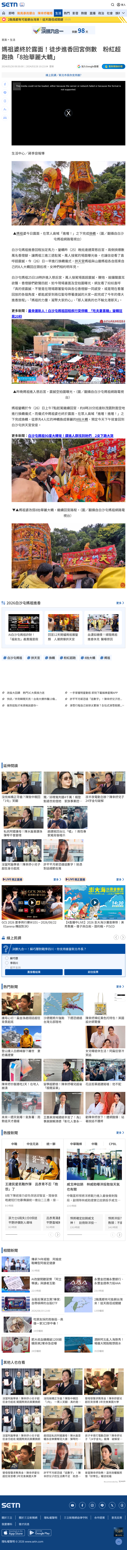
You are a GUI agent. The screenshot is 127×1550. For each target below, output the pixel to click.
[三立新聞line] (102, 1505)
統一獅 (50, 1144)
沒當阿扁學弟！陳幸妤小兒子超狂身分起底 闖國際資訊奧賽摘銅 (21, 1400)
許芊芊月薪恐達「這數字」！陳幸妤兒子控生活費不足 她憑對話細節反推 (62, 1474)
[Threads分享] (5, 101)
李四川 (14, 962)
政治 (101, 13)
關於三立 (7, 1518)
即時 (12, 13)
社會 (110, 13)
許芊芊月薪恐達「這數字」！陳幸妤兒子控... (96, 699)
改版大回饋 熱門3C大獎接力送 (25, 693)
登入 (123, 4)
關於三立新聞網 (28, 1518)
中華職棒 (76, 1144)
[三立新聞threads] (122, 1505)
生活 (58, 13)
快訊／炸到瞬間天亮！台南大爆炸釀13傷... (32, 699)
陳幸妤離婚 (45, 13)
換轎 (92, 233)
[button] (113, 4)
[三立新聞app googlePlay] (39, 1532)
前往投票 (93, 972)
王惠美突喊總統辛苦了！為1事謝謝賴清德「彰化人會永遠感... (62, 1119)
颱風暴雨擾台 (26, 13)
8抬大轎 (82, 419)
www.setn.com (34, 1541)
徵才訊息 (24, 1524)
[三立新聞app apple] (13, 1532)
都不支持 (15, 967)
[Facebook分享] (5, 84)
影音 (75, 13)
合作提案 (99, 1518)
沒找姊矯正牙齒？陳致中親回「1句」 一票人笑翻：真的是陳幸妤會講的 (62, 1400)
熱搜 (84, 13)
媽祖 (19, 233)
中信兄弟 (33, 1144)
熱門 (67, 13)
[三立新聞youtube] (72, 1505)
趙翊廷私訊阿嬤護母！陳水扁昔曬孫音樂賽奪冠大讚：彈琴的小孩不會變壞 (62, 1437)
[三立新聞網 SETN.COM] (3, 13)
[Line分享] (5, 92)
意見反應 (116, 1518)
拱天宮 (80, 261)
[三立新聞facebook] (82, 1505)
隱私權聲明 (50, 1518)
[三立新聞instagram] (92, 1505)
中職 (14, 1144)
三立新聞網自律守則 (76, 1518)
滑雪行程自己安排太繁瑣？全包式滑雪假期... (96, 705)
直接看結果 (34, 972)
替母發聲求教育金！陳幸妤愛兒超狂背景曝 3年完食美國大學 (21, 1474)
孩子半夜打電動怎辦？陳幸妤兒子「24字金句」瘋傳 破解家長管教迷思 (103, 1437)
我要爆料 (7, 1524)
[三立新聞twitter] (112, 1505)
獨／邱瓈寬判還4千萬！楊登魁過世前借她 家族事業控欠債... (62, 799)
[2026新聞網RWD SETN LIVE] (22, 4)
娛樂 (118, 13)
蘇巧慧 (14, 958)
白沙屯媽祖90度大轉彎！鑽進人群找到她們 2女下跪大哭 (70, 435)
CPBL (113, 1144)
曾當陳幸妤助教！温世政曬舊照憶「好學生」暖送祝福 (103, 1474)
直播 (93, 13)
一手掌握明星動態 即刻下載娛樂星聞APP (94, 693)
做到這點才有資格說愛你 (21, 705)
